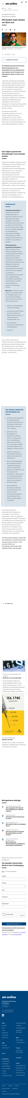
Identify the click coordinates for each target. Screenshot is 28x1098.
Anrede (4, 883)
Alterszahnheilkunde (21, 1023)
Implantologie (5, 1063)
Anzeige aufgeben (20, 1075)
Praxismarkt (19, 1070)
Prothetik (4, 1070)
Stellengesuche (19, 1067)
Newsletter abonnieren (13, 924)
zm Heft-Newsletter (16, 934)
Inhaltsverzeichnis (12, 60)
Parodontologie (5, 1061)
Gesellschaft (5, 1032)
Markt (17, 1037)
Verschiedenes (19, 1072)
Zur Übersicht (9, 603)
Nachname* (5, 903)
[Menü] (3, 4)
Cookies (17, 1085)
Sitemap (4, 1091)
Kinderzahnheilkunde (7, 1075)
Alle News (4, 1025)
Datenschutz (5, 1088)
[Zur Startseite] (11, 3)
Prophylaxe (18, 1025)
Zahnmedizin (5, 1035)
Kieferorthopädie (6, 1068)
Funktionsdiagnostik (21, 1028)
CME (3, 1043)
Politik (3, 1028)
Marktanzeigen (19, 1040)
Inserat (18, 1063)
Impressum (15, 1088)
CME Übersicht (5, 1047)
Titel (3, 890)
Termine (18, 1048)
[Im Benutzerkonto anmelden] (22, 2)
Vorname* (5, 897)
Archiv (3, 1053)
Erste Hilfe (4, 1045)
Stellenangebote (20, 1065)
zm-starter (18, 1057)
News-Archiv (5, 1037)
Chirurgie (4, 1073)
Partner (4, 1085)
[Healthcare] (24, 44)
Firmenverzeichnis (20, 1042)
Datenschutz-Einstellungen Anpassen (11, 1093)
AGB (9, 1085)
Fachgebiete (5, 1059)
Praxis (3, 1030)
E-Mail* (4, 876)
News (3, 1023)
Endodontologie (6, 1066)
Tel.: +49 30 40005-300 (7, 1010)
